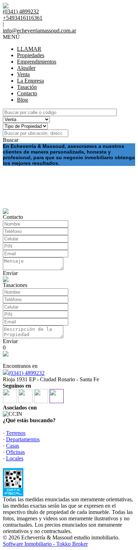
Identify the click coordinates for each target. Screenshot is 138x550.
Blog (22, 100)
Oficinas (15, 452)
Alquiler (26, 68)
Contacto (27, 93)
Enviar (10, 273)
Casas (12, 446)
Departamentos (23, 439)
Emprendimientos (36, 62)
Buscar (10, 140)
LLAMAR (29, 49)
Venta (23, 74)
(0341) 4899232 (26, 373)
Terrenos (15, 433)
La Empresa (30, 81)
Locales (14, 458)
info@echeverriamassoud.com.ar (39, 31)
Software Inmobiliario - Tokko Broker (45, 544)
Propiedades (30, 55)
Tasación (27, 87)
